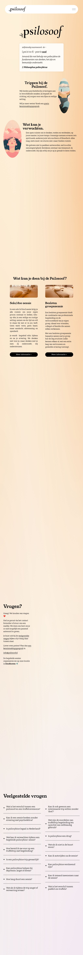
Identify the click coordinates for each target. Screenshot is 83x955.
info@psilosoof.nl (10, 653)
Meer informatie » (23, 354)
